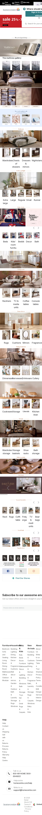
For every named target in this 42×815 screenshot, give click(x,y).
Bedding (14, 649)
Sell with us (3, 737)
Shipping (5, 732)
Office (4, 675)
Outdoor (5, 678)
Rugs (13, 703)
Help (4, 723)
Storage (14, 700)
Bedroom (5, 649)
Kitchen (13, 657)
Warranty (5, 755)
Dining (13, 655)
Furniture (31, 652)
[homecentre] (12, 9)
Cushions (14, 669)
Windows (14, 706)
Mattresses (6, 672)
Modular (5, 680)
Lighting (14, 652)
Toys (21, 695)
